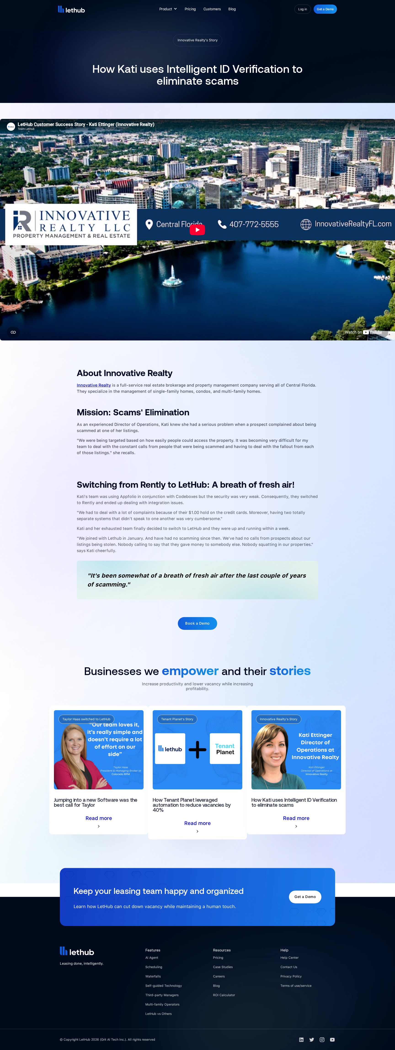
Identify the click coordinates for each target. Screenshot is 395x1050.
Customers (212, 9)
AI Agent (151, 957)
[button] (168, 9)
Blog (232, 9)
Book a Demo (197, 623)
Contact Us (288, 967)
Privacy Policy (291, 976)
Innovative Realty (94, 385)
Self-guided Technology (163, 985)
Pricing (190, 9)
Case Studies (223, 967)
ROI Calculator (224, 995)
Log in (302, 9)
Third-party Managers (162, 995)
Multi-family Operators (162, 1004)
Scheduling (153, 967)
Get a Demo (325, 9)
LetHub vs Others (158, 1014)
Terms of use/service (296, 985)
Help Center (289, 957)
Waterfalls (153, 976)
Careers (219, 976)
